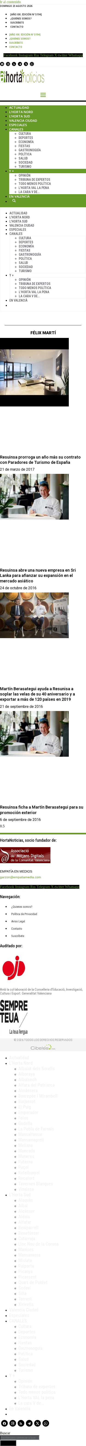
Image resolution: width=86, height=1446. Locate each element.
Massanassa (29, 1255)
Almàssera (28, 1090)
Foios (23, 1118)
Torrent (25, 1299)
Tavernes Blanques (35, 1183)
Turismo (25, 166)
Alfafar (24, 1222)
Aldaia (24, 1216)
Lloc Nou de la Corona (38, 1244)
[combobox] (19, 1437)
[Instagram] (8, 64)
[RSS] (14, 64)
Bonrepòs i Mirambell (38, 1096)
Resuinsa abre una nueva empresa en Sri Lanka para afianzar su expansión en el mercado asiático (38, 575)
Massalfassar (30, 1134)
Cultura (25, 133)
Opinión (25, 175)
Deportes (26, 138)
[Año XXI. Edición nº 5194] (26, 14)
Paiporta (26, 1266)
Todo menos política (35, 184)
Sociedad (26, 162)
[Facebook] (2, 64)
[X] (26, 64)
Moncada (26, 1151)
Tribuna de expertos (34, 179)
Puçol (23, 1167)
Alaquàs (25, 1200)
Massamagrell (31, 1140)
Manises (25, 1249)
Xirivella (25, 1304)
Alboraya (26, 1074)
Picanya (25, 1271)
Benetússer (28, 1233)
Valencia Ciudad (23, 120)
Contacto (16, 26)
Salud (23, 158)
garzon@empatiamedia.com (20, 877)
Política (25, 154)
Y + (11, 171)
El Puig (24, 1107)
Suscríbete (17, 22)
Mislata (25, 1260)
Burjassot (27, 1101)
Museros (26, 1156)
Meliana (25, 1145)
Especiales (18, 125)
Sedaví (24, 1288)
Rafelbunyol (29, 1172)
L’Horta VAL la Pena (34, 188)
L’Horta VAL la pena (36, 1397)
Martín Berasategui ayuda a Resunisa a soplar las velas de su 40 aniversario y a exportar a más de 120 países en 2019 (37, 694)
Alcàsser (26, 1211)
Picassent (27, 1277)
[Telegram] (20, 64)
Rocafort (26, 1178)
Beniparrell (28, 1227)
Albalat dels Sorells (36, 1068)
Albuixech (27, 1079)
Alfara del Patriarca (36, 1085)
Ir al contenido (10, 2)
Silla (22, 1293)
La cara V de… (29, 192)
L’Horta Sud (19, 116)
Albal (23, 1205)
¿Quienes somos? (21, 18)
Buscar (14, 201)
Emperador (28, 1112)
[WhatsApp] (32, 64)
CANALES (18, 1321)
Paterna (25, 1162)
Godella (25, 1123)
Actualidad (19, 107)
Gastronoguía (30, 150)
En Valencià (19, 196)
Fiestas (24, 146)
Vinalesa (26, 1189)
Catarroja (26, 1238)
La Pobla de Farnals (36, 1129)
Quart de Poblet (32, 1282)
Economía (26, 142)
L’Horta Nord (21, 112)
